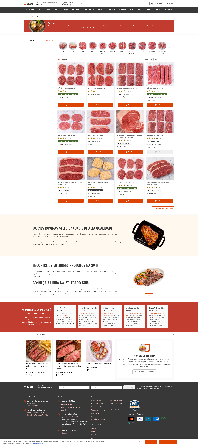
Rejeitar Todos (151, 442)
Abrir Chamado (67, 433)
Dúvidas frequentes (98, 419)
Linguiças (65, 10)
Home (26, 16)
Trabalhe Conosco (98, 410)
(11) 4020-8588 (32, 406)
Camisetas (168, 10)
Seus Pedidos (96, 428)
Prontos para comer (126, 10)
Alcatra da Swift (86, 314)
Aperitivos (101, 10)
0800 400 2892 (73, 417)
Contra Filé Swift (155, 314)
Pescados (75, 10)
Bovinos (40, 10)
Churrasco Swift (97, 403)
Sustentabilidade (116, 409)
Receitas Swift (96, 400)
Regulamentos (96, 435)
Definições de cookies (135, 442)
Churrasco (30, 10)
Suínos (56, 10)
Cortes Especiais (88, 10)
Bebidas (158, 10)
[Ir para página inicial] (28, 3)
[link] (40, 5)
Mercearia (148, 10)
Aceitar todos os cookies (167, 442)
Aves (48, 10)
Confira (149, 295)
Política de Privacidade (36, 444)
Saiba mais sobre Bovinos (89, 28)
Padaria (139, 10)
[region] (99, 442)
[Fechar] (194, 442)
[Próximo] (169, 48)
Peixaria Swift (96, 407)
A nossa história (116, 400)
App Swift (95, 438)
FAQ (93, 431)
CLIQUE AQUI (66, 404)
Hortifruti (111, 10)
